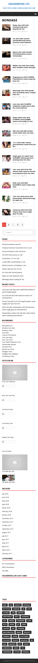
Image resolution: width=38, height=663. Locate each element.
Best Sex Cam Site (8, 395)
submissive (7, 648)
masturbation (8, 632)
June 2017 (5, 539)
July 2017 (5, 536)
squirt (26, 644)
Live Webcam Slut (8, 471)
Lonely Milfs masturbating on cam (13, 262)
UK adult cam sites (8, 482)
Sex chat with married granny (12, 272)
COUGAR (6, 613)
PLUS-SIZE (6, 640)
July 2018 (5, 494)
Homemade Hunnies (9, 344)
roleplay (24, 640)
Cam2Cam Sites (7, 409)
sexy (4, 644)
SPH (19, 644)
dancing (21, 613)
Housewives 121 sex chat (10, 258)
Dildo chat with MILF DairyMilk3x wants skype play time (24, 185)
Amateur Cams (7, 330)
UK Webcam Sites (8, 356)
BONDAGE (27, 605)
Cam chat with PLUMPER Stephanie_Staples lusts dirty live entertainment (24, 106)
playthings (24, 636)
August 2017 (6, 532)
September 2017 (7, 529)
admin (25, 31)
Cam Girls (5, 333)
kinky (24, 624)
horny (12, 624)
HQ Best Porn (7, 347)
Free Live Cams (7, 340)
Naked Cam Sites (8, 437)
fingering (20, 621)
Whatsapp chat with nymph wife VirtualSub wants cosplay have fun (24, 92)
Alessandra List (7, 326)
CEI (23, 609)
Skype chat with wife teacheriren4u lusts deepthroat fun (21, 27)
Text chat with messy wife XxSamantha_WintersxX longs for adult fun (24, 198)
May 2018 (5, 501)
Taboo (16, 648)
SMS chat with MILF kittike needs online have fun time (23, 132)
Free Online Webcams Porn (11, 342)
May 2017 (5, 543)
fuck (5, 624)
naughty (27, 632)
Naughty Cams (7, 352)
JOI (18, 624)
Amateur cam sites (8, 328)
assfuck (18, 605)
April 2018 (5, 504)
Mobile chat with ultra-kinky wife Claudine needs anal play (24, 66)
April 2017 (5, 546)
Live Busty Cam (7, 423)
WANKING (26, 652)
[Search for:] (19, 232)
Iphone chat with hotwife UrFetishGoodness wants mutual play (22, 54)
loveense (21, 628)
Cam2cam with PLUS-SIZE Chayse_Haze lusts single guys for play (22, 212)
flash (29, 621)
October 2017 (7, 525)
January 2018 (6, 515)
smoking (12, 644)
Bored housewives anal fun (11, 244)
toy (22, 648)
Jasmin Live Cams (8, 349)
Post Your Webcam (8, 382)
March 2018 (6, 508)
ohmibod (6, 636)
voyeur (17, 652)
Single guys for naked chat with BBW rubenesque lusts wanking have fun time (23, 158)
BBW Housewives (8, 567)
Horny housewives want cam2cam (14, 251)
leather (6, 628)
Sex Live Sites (6, 451)
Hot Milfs (5, 571)
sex (32, 640)
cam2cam (16, 609)
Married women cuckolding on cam (14, 265)
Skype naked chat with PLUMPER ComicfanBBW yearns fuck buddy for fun (23, 119)
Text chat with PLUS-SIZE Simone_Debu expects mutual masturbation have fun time (24, 171)
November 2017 (7, 522)
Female (11, 621)
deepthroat (7, 617)
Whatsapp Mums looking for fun (13, 279)
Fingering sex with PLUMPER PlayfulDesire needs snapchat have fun (24, 79)
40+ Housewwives (8, 564)
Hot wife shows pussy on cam (12, 255)
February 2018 (7, 511)
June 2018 (5, 497)
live (13, 628)
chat (29, 609)
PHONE (15, 636)
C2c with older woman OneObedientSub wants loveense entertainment (22, 40)
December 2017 (7, 518)
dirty (17, 617)
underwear (7, 652)
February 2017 (7, 554)
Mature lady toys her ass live (12, 269)
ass (11, 605)
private (15, 640)
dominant (25, 617)
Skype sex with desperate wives (13, 276)
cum (13, 613)
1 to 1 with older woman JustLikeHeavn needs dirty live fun (24, 144)
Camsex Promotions (9, 335)
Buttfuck (6, 609)
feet (4, 621)
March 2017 (6, 550)
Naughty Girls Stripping (10, 354)
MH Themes (31, 661)
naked (19, 632)
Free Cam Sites (7, 337)
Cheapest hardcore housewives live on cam (17, 248)
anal (5, 605)
